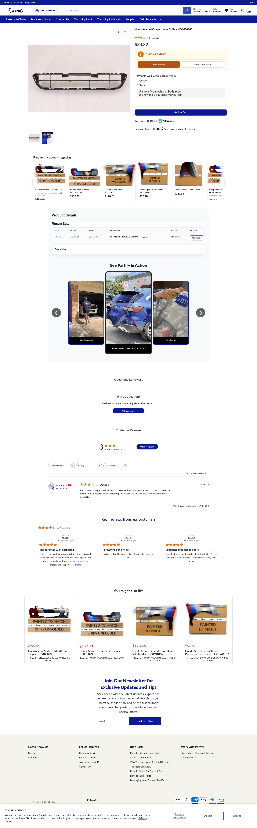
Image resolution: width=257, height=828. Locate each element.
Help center (30, 3)
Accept (208, 815)
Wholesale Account (152, 19)
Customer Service (88, 752)
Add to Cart (180, 112)
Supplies (131, 19)
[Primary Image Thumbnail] (34, 138)
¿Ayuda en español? (89, 762)
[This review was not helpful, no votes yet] (206, 505)
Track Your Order (41, 19)
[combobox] (89, 465)
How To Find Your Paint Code (145, 752)
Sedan (142, 85)
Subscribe (145, 721)
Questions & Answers (128, 379)
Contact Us (62, 19)
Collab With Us (189, 757)
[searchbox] (58, 465)
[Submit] (187, 10)
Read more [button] (199, 564)
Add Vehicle (159, 64)
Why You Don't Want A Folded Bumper (149, 762)
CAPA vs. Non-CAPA (141, 757)
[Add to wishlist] (125, 32)
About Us (33, 757)
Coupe (143, 80)
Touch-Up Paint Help (109, 19)
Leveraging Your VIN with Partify (147, 780)
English (250, 2)
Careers (32, 752)
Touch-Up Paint (83, 19)
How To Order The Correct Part (146, 771)
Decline (237, 815)
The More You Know (140, 766)
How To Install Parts (140, 775)
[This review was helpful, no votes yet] (200, 505)
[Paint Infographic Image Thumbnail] (47, 138)
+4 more (143, 237)
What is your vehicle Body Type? (156, 75)
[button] (46, 554)
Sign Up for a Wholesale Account (197, 752)
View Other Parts (202, 64)
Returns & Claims (16, 19)
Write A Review (147, 446)
